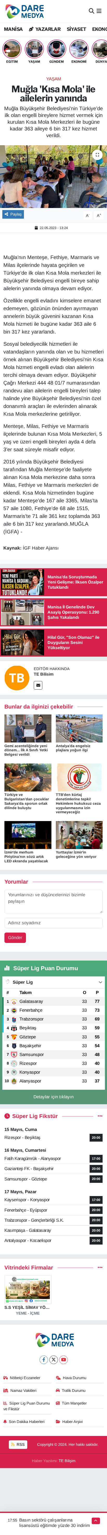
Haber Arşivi (72, 1422)
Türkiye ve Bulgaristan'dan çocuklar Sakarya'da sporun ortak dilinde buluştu (26, 801)
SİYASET (76, 29)
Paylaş (16, 214)
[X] (53, 1360)
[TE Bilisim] (16, 677)
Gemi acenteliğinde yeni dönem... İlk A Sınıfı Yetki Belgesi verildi (26, 750)
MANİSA (13, 29)
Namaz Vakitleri (23, 1390)
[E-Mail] (38, 685)
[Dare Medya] (23, 11)
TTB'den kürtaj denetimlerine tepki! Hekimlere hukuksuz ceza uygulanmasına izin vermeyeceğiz (78, 803)
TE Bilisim (44, 674)
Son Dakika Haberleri (26, 1422)
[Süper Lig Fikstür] (100, 1116)
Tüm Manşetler (74, 1403)
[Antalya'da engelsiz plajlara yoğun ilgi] (79, 728)
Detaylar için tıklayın (53, 1096)
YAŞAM (53, 79)
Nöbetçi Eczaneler (25, 1378)
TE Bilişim (67, 1461)
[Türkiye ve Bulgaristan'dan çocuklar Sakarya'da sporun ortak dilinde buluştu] (27, 777)
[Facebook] (43, 1360)
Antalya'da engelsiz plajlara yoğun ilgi (73, 748)
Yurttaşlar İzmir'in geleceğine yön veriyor (76, 854)
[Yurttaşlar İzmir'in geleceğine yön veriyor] (79, 834)
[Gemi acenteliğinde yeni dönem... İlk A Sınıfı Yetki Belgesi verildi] (27, 728)
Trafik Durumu (73, 1390)
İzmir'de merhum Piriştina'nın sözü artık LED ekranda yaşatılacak (26, 856)
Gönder (15, 937)
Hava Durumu (74, 1378)
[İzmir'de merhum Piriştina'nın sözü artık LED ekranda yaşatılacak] (27, 834)
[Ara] (91, 11)
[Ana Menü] (99, 11)
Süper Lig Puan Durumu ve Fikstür (26, 1406)
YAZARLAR (48, 29)
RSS (20, 1444)
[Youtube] (63, 1360)
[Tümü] (100, 1267)
